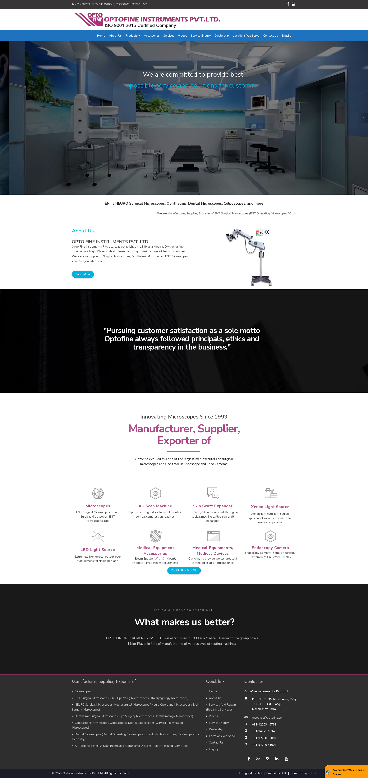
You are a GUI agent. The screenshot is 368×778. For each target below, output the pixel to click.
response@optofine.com (268, 718)
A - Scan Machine (155, 506)
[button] (5, 118)
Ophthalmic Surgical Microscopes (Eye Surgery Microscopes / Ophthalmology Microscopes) (134, 716)
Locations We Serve (246, 36)
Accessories (151, 36)
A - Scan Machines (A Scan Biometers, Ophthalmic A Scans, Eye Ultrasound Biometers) (132, 746)
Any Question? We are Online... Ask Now (349, 772)
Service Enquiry (201, 36)
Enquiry (286, 36)
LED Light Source (97, 549)
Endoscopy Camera (270, 547)
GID (284, 773)
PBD (312, 773)
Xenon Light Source (270, 506)
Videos (182, 36)
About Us (115, 36)
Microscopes (97, 506)
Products (131, 36)
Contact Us (270, 36)
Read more (83, 274)
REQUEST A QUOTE (184, 570)
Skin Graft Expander (213, 506)
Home (101, 36)
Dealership (222, 36)
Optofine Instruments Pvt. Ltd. (83, 773)
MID (261, 773)
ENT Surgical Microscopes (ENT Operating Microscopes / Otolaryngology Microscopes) (131, 698)
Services (168, 36)
